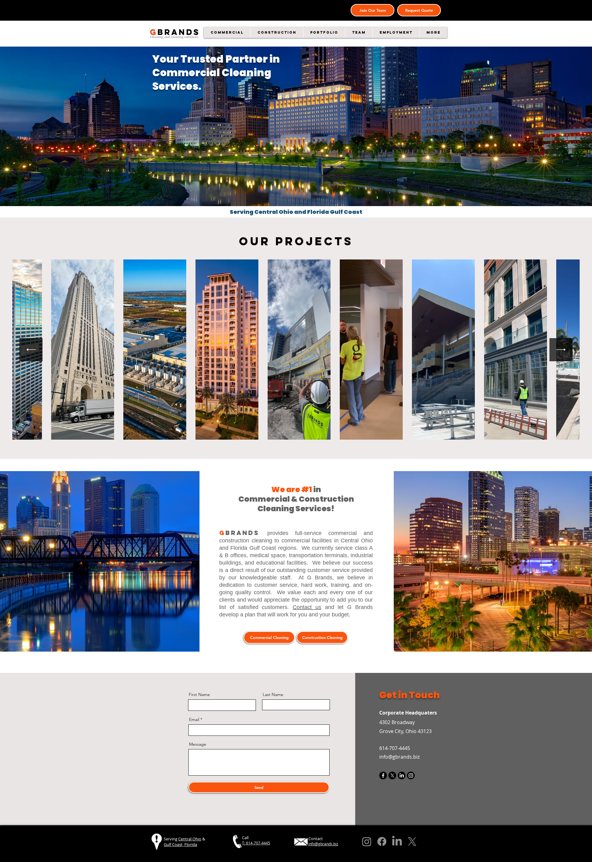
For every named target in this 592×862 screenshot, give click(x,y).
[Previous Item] (31, 349)
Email (194, 719)
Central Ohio (189, 839)
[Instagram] (411, 775)
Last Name (273, 694)
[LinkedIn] (401, 775)
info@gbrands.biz (399, 756)
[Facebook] (383, 775)
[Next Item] (561, 349)
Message (197, 744)
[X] (392, 775)
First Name (199, 694)
